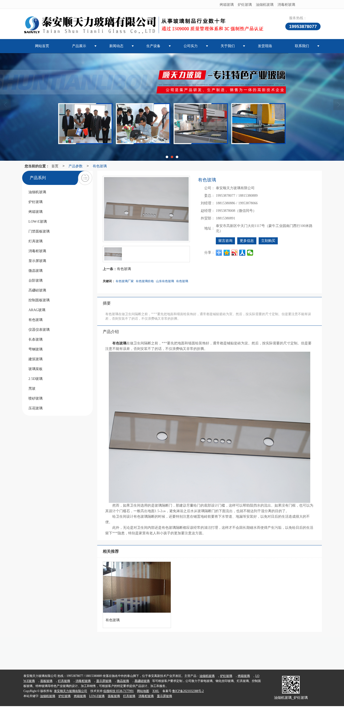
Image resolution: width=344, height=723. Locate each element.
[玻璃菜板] (172, 107)
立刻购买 (268, 241)
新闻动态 (116, 46)
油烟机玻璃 (264, 4)
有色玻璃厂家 (125, 281)
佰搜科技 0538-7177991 (118, 691)
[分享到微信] (250, 253)
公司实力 (191, 46)
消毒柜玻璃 (286, 4)
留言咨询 (225, 241)
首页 (54, 165)
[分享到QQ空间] (227, 253)
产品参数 (75, 165)
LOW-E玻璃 (97, 696)
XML (155, 691)
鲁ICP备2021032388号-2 (188, 691)
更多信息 (247, 241)
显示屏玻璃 (103, 681)
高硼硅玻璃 (142, 681)
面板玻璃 (46, 681)
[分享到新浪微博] (234, 253)
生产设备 (153, 46)
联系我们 (302, 46)
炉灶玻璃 (245, 4)
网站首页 (42, 46)
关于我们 (228, 46)
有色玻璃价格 (145, 281)
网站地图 (143, 691)
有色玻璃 (100, 165)
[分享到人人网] (242, 253)
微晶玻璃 (123, 681)
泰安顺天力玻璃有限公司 (70, 691)
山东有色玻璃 (165, 281)
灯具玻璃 (64, 681)
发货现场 (265, 46)
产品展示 (79, 46)
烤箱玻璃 (227, 4)
